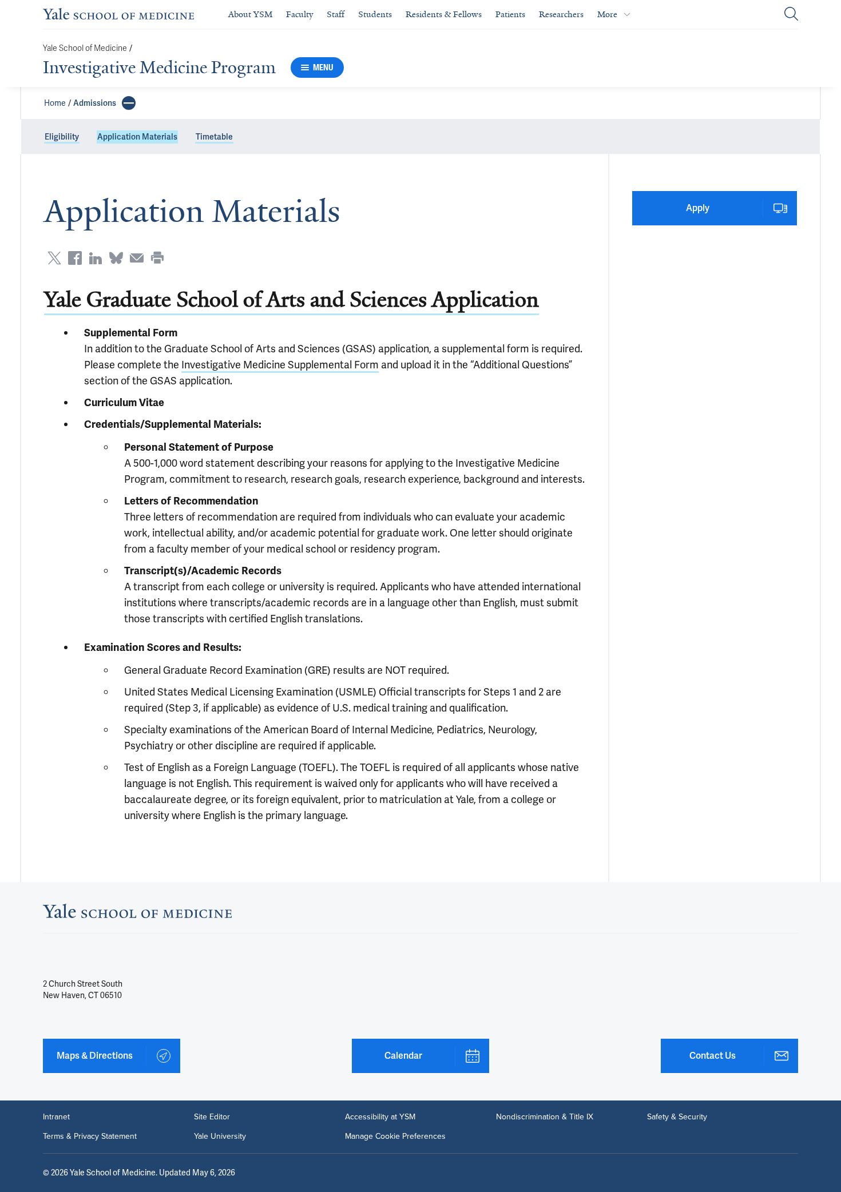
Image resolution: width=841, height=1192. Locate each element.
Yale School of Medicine (85, 48)
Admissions (94, 103)
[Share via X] (54, 258)
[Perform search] (791, 14)
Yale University (220, 1136)
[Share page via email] (137, 258)
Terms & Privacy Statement (90, 1136)
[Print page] (157, 258)
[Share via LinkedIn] (95, 258)
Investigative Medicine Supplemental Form (280, 364)
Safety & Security (677, 1117)
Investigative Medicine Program (159, 67)
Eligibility (62, 137)
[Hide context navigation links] (129, 103)
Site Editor (212, 1117)
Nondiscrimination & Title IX (544, 1117)
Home (55, 103)
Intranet (56, 1117)
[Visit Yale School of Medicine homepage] (137, 914)
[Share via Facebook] (75, 258)
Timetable (214, 137)
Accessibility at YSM (380, 1117)
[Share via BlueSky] (116, 258)
